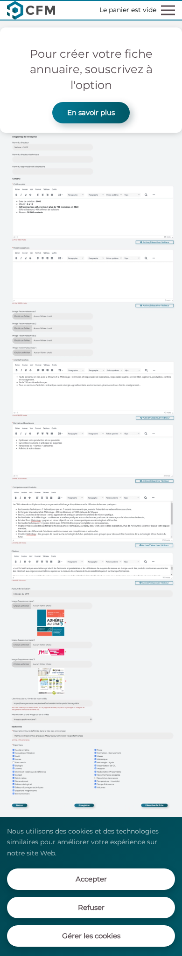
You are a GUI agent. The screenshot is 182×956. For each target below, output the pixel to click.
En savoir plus (91, 112)
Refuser (91, 907)
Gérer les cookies (91, 935)
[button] (168, 10)
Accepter (91, 879)
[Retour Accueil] (31, 10)
